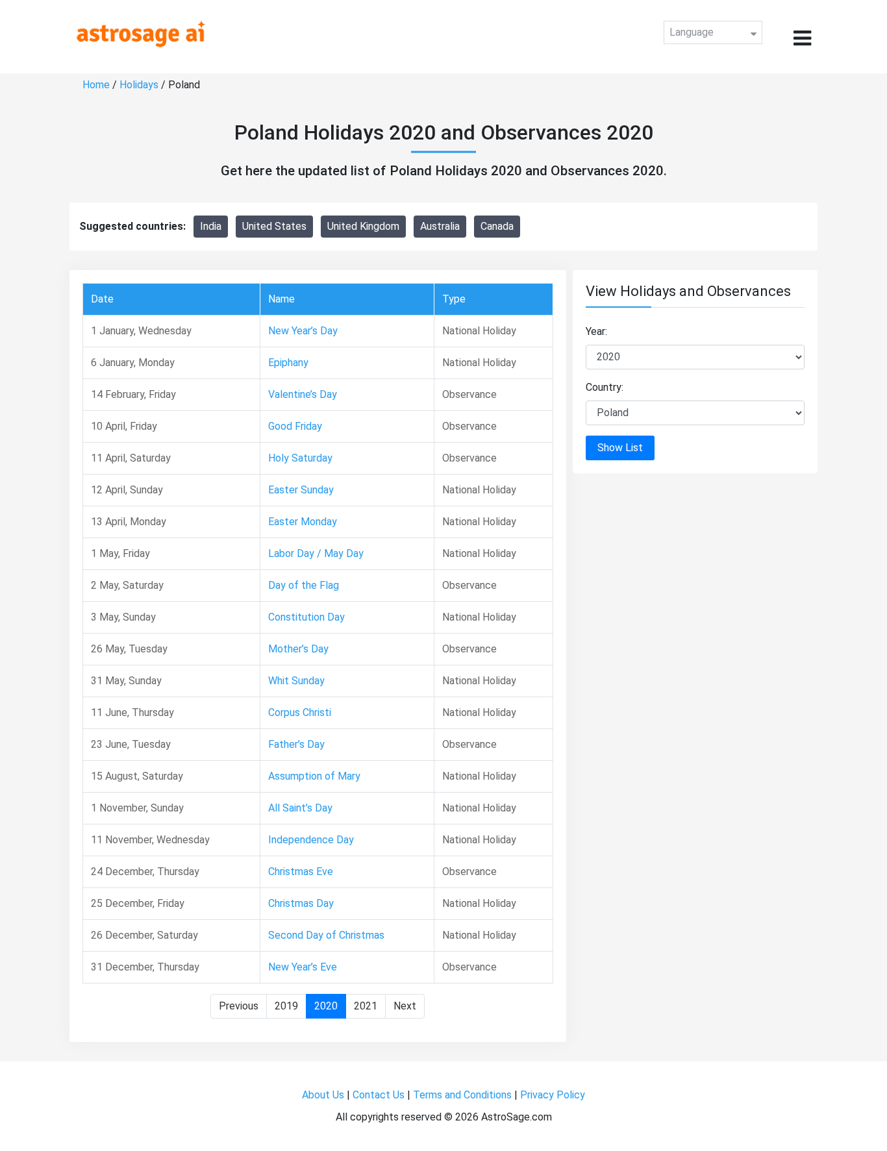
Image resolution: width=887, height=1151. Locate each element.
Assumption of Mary (314, 776)
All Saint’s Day (300, 808)
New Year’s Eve (302, 967)
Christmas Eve (300, 871)
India (210, 226)
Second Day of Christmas (326, 935)
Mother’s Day (298, 649)
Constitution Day (306, 617)
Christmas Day (301, 903)
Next (405, 1006)
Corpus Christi (299, 712)
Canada (497, 226)
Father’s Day (296, 744)
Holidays (138, 85)
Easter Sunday (301, 490)
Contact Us (379, 1095)
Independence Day (311, 840)
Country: (604, 387)
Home (96, 85)
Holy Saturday (300, 458)
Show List (620, 447)
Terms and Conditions (462, 1095)
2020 (326, 1006)
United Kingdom (363, 226)
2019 (286, 1006)
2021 (365, 1006)
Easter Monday (302, 521)
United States (274, 226)
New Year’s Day (303, 331)
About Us (323, 1095)
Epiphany (288, 362)
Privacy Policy (552, 1095)
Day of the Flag (303, 585)
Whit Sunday (296, 681)
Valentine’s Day (302, 394)
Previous (238, 1006)
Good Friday (295, 426)
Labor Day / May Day (316, 553)
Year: (596, 331)
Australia (440, 226)
